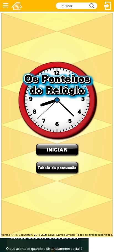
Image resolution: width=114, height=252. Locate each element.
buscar (93, 5)
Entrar (107, 6)
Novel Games (17, 6)
